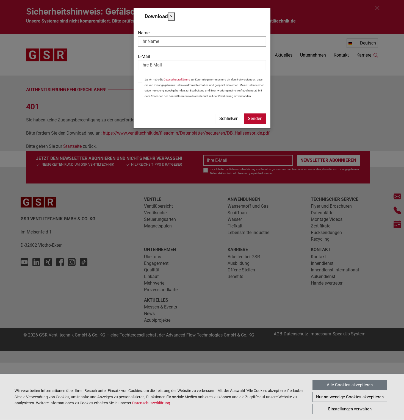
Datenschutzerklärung (151, 403)
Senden (255, 118)
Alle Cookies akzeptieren (350, 384)
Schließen (229, 118)
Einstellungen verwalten (350, 409)
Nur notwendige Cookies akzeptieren (350, 396)
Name (144, 32)
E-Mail (144, 56)
